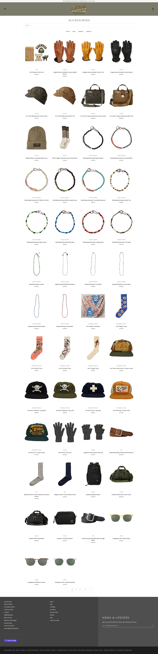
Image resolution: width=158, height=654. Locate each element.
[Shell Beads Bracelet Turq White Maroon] (93, 179)
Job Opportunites (9, 607)
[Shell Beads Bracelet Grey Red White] (121, 137)
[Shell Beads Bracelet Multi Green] (36, 221)
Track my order (8, 609)
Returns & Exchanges (10, 620)
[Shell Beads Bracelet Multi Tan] (121, 179)
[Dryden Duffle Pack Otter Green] (121, 474)
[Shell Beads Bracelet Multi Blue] (65, 221)
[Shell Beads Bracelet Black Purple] (93, 137)
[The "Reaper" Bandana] (93, 306)
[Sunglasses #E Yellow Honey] (121, 518)
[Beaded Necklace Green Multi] (121, 264)
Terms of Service (9, 626)
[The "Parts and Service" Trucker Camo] (121, 348)
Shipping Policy (8, 615)
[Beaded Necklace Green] (36, 264)
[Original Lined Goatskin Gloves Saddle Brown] (65, 51)
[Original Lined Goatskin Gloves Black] (121, 51)
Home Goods (54, 612)
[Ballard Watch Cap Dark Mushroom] (36, 137)
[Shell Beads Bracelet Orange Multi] (93, 221)
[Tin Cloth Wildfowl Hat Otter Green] (36, 95)
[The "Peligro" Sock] (121, 306)
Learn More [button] (8, 602)
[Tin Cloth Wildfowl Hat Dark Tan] (65, 95)
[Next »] (91, 589)
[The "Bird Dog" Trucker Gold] (121, 390)
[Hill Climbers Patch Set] (36, 51)
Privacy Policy (8, 623)
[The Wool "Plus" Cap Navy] (93, 390)
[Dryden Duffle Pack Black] (36, 518)
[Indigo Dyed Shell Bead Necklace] (65, 264)
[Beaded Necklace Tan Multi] (93, 264)
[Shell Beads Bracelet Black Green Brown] (65, 179)
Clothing (52, 607)
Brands (52, 615)
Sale (51, 617)
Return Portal (8, 617)
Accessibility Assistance (11, 628)
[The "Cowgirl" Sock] (93, 348)
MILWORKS (8, 650)
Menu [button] (52, 602)
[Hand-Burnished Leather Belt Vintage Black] (93, 518)
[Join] (152, 625)
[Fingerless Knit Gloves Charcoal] (93, 432)
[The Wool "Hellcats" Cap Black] (36, 390)
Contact (6, 612)
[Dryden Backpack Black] (93, 474)
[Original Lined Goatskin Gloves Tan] (93, 51)
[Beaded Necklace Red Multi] (65, 306)
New (51, 604)
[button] (68, 31)
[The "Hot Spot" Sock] (65, 348)
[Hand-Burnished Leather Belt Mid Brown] (121, 432)
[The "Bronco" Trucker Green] (36, 432)
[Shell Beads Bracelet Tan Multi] (121, 221)
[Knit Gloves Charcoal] (65, 432)
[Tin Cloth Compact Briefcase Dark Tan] (121, 95)
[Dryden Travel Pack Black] (65, 518)
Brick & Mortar (8, 604)
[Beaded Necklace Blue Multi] (36, 306)
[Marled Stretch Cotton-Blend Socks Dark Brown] (36, 474)
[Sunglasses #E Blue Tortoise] (36, 561)
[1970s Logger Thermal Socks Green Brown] (65, 137)
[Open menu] (6, 9)
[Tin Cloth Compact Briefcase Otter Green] (93, 95)
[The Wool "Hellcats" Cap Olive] (65, 390)
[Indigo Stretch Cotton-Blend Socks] (65, 474)
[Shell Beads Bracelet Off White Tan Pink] (36, 179)
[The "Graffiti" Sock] (36, 348)
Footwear (53, 609)
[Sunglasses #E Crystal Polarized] (65, 561)
